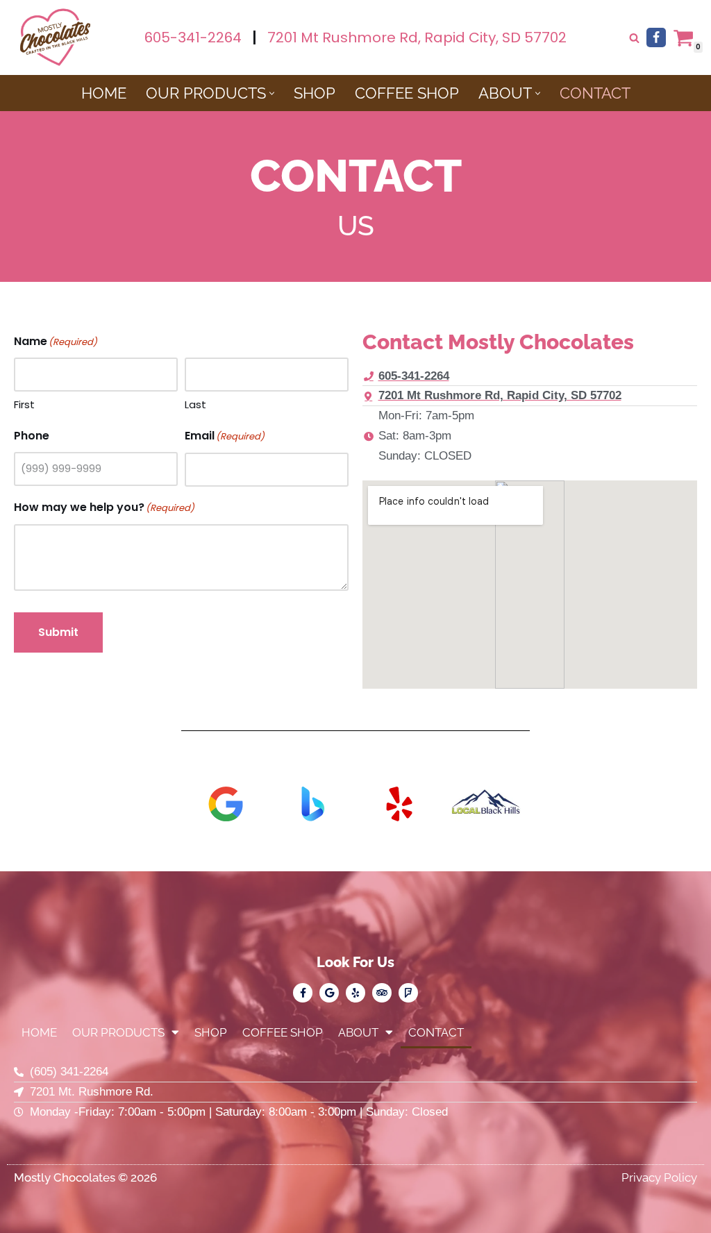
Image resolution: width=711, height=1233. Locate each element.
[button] (271, 93)
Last (195, 404)
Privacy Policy (659, 1177)
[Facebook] (656, 37)
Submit (58, 632)
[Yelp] (355, 993)
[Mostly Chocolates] (55, 37)
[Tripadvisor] (382, 993)
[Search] (634, 38)
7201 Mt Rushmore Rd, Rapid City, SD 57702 (417, 37)
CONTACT (595, 93)
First (24, 404)
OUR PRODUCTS (118, 1032)
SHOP (314, 93)
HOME (103, 93)
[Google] (329, 993)
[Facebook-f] (302, 993)
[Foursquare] (408, 993)
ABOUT (358, 1032)
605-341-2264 (193, 37)
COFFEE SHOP (407, 93)
